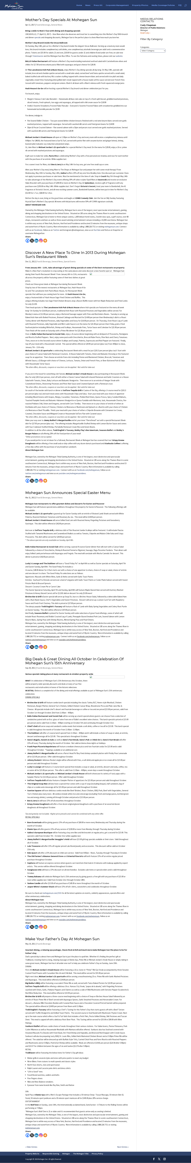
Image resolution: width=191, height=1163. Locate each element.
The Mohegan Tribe (80, 1153)
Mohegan (66, 1153)
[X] (32, 241)
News (87, 5)
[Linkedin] (36, 241)
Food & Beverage (43, 25)
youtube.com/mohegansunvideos (72, 919)
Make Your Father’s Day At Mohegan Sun (62, 939)
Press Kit (98, 5)
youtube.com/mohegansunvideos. (72, 473)
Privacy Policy (97, 1153)
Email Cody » (145, 33)
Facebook (38, 230)
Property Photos (140, 5)
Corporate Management (117, 5)
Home (79, 5)
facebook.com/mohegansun (88, 470)
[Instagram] (41, 241)
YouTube (97, 230)
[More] (45, 241)
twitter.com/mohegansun (35, 473)
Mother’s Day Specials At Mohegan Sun (61, 20)
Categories (144, 47)
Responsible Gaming (50, 1153)
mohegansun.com (111, 226)
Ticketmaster (37, 56)
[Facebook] (27, 241)
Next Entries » (123, 1147)
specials (37, 37)
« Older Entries (31, 1147)
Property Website (32, 1153)
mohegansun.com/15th (52, 893)
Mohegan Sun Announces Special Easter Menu (67, 492)
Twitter (56, 230)
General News (56, 25)
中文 (180, 5)
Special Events (70, 261)
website (119, 56)
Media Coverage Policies (163, 5)
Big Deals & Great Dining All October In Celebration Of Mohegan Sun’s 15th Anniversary (74, 661)
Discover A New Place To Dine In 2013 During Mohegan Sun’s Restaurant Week (75, 254)
